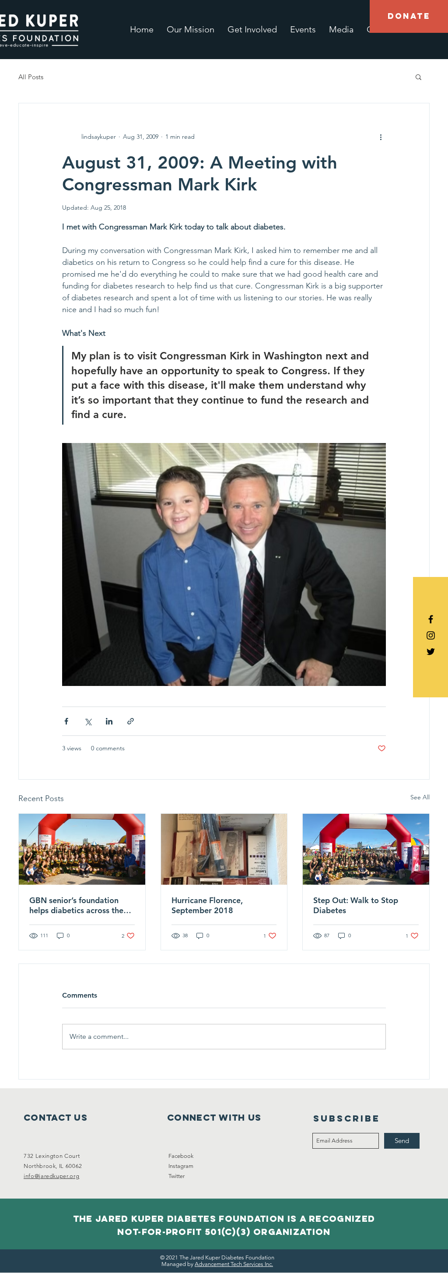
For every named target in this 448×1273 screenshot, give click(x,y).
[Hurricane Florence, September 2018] (224, 849)
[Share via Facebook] (66, 721)
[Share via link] (130, 721)
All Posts (30, 77)
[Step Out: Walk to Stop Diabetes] (366, 849)
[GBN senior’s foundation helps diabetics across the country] (82, 849)
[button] (418, 76)
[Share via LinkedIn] (109, 721)
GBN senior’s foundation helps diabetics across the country (76, 905)
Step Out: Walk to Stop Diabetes (355, 905)
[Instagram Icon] (430, 635)
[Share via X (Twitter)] (88, 721)
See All (420, 797)
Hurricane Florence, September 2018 (207, 905)
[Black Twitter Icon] (430, 651)
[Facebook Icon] (430, 619)
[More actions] (380, 136)
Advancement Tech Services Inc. (234, 1264)
